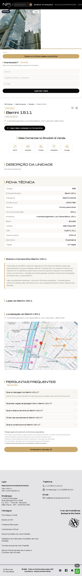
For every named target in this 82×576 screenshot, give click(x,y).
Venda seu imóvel (10, 529)
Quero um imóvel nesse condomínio (41, 56)
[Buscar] (30, 4)
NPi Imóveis (8, 104)
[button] (20, 29)
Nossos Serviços (10, 524)
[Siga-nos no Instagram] (60, 570)
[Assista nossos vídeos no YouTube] (72, 570)
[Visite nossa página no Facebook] (66, 570)
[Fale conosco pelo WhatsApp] (77, 571)
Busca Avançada (43, 4)
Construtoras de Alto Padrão (15, 545)
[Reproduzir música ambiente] (77, 566)
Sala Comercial (20, 104)
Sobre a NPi (7, 520)
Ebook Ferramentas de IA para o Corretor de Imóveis (17, 551)
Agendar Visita (41, 91)
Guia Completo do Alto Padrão (16, 534)
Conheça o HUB (9, 515)
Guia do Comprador (65, 4)
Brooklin (31, 104)
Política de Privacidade (8, 570)
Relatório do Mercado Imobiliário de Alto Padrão (20, 540)
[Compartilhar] (76, 108)
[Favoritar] (72, 108)
